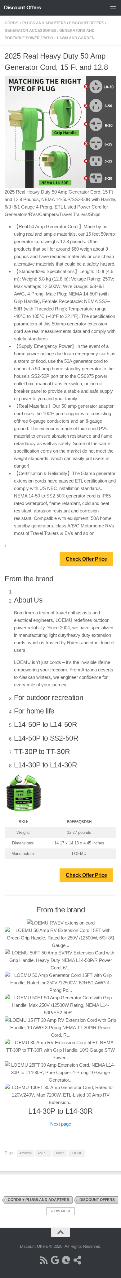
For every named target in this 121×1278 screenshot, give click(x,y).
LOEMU (76, 1153)
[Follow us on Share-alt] (77, 1260)
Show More (60, 1211)
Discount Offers (22, 8)
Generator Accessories (30, 30)
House (60, 1153)
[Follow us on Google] (55, 1260)
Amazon (25, 1153)
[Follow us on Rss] (43, 1260)
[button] (60, 1124)
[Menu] (113, 8)
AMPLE (43, 1153)
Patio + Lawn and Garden (69, 38)
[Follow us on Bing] (66, 1260)
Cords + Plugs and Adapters (35, 23)
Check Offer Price (86, 559)
